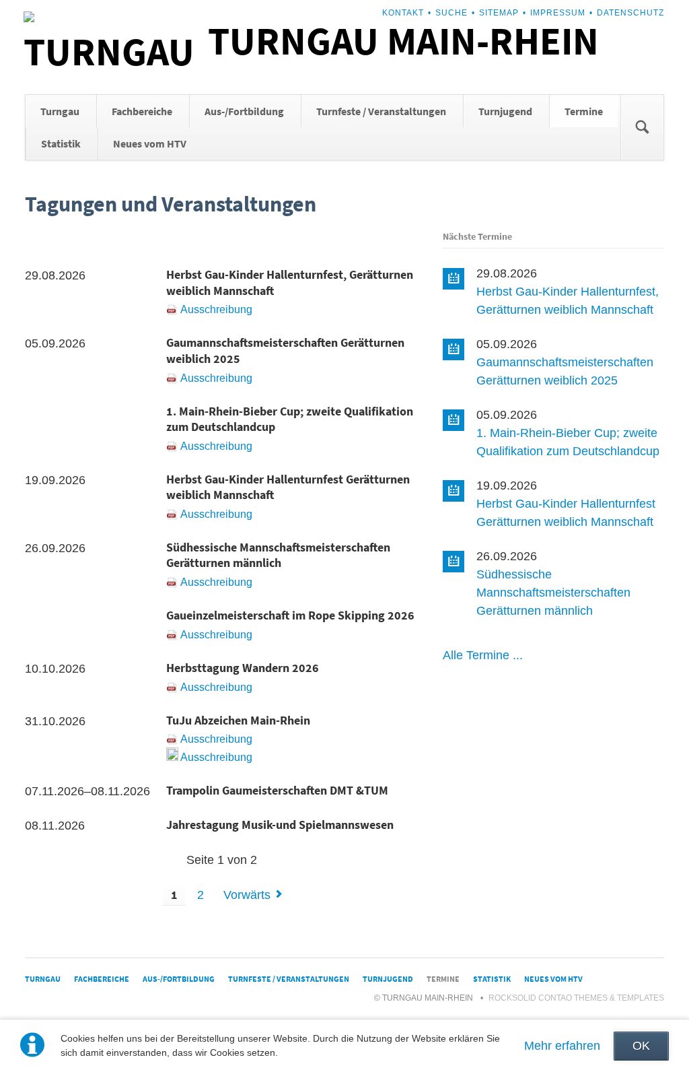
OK (641, 1045)
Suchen (641, 127)
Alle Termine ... (483, 655)
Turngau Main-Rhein (403, 40)
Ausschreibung (216, 309)
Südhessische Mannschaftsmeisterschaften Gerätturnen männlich (553, 592)
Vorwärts (246, 895)
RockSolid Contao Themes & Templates (576, 998)
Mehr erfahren (562, 1045)
